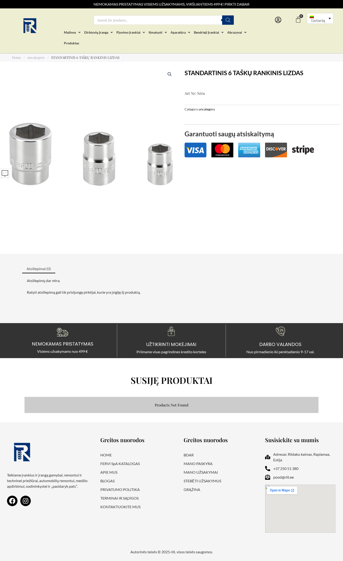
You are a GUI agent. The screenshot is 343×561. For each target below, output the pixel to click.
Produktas (71, 43)
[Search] (228, 20)
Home (16, 57)
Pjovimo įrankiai (128, 32)
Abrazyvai (234, 32)
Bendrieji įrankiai (206, 32)
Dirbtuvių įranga (96, 32)
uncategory (36, 57)
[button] (169, 74)
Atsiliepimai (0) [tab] (39, 268)
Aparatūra (178, 32)
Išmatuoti (155, 32)
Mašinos (70, 32)
